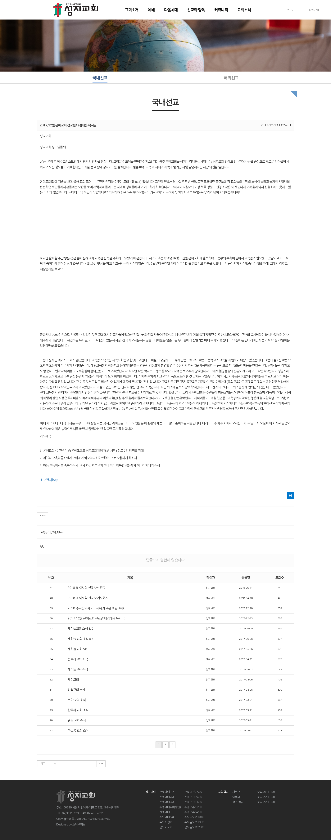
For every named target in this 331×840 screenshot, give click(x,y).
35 (51, 649)
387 (280, 699)
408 (280, 679)
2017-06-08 (246, 638)
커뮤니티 (221, 10)
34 (51, 659)
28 (51, 720)
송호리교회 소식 (78, 659)
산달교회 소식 (76, 690)
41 (51, 587)
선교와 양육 (196, 10)
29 (51, 710)
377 (280, 638)
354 (280, 608)
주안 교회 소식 (77, 700)
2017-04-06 (246, 679)
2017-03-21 (246, 699)
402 (280, 720)
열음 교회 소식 (77, 720)
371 (280, 649)
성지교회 (210, 587)
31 (51, 689)
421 (280, 598)
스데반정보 (78, 824)
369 (280, 628)
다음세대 (171, 10)
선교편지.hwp (49, 480)
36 (51, 638)
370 (280, 659)
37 (51, 628)
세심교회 (73, 679)
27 (51, 730)
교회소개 (131, 10)
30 (51, 699)
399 (280, 689)
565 (280, 618)
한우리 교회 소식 (78, 710)
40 (51, 598)
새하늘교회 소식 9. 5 (80, 628)
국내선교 (100, 78)
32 (51, 679)
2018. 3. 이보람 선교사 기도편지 (88, 598)
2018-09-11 (246, 587)
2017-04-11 (246, 659)
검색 (101, 764)
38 (51, 618)
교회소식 (244, 10)
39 (51, 608)
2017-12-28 (246, 608)
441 (280, 587)
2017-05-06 (246, 649)
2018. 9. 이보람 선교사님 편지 (86, 588)
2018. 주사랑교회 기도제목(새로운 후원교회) (96, 608)
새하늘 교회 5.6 (77, 649)
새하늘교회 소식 (78, 669)
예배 (151, 10)
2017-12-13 (246, 618)
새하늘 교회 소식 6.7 (80, 639)
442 (280, 669)
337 (280, 730)
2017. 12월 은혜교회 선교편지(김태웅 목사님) (96, 618)
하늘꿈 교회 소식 (78, 730)
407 (280, 710)
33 (51, 669)
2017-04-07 (246, 669)
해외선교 (231, 78)
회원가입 (314, 10)
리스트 (43, 515)
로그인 (290, 10)
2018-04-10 (246, 598)
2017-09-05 (246, 628)
